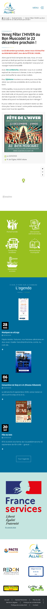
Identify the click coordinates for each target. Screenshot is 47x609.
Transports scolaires (12, 251)
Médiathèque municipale (34, 251)
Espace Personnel (21, 600)
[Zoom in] (42, 168)
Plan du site (36, 600)
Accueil (6, 18)
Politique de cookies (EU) (19, 605)
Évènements (17, 18)
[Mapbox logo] (7, 197)
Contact (35, 605)
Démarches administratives (35, 233)
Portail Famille (12, 232)
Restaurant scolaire (12, 270)
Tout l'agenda (23, 459)
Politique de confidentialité (32, 602)
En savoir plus (10, 527)
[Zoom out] (42, 171)
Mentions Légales (11, 602)
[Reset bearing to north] (42, 175)
